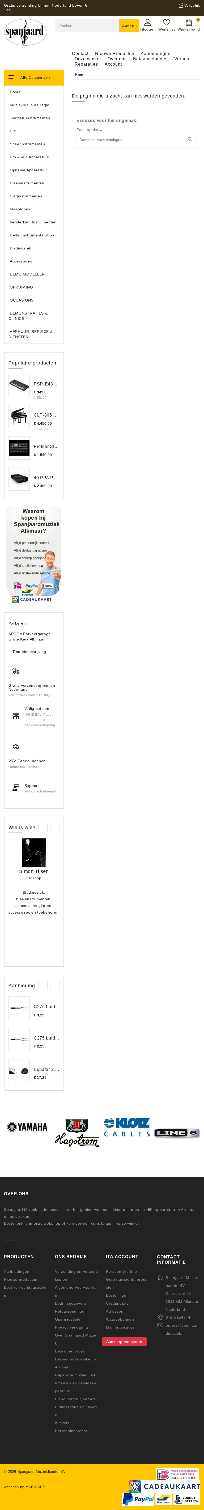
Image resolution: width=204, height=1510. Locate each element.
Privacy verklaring (71, 1327)
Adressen (115, 1311)
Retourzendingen (71, 1311)
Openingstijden (69, 1319)
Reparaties (86, 64)
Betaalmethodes (150, 59)
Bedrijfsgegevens (71, 1303)
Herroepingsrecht (71, 1431)
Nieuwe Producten (114, 53)
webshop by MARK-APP (24, 1487)
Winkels (62, 1423)
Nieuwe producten (20, 1279)
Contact (80, 53)
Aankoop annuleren (124, 1341)
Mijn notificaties (120, 1327)
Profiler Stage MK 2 (54, 446)
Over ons (117, 59)
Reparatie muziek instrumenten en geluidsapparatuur (76, 1383)
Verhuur (182, 59)
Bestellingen (117, 1295)
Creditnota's (117, 1303)
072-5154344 (178, 1317)
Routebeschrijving (29, 652)
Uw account (122, 1256)
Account (113, 64)
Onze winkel (88, 59)
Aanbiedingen (156, 53)
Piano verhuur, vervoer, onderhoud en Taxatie (76, 1407)
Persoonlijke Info (121, 1271)
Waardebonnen (120, 1319)
